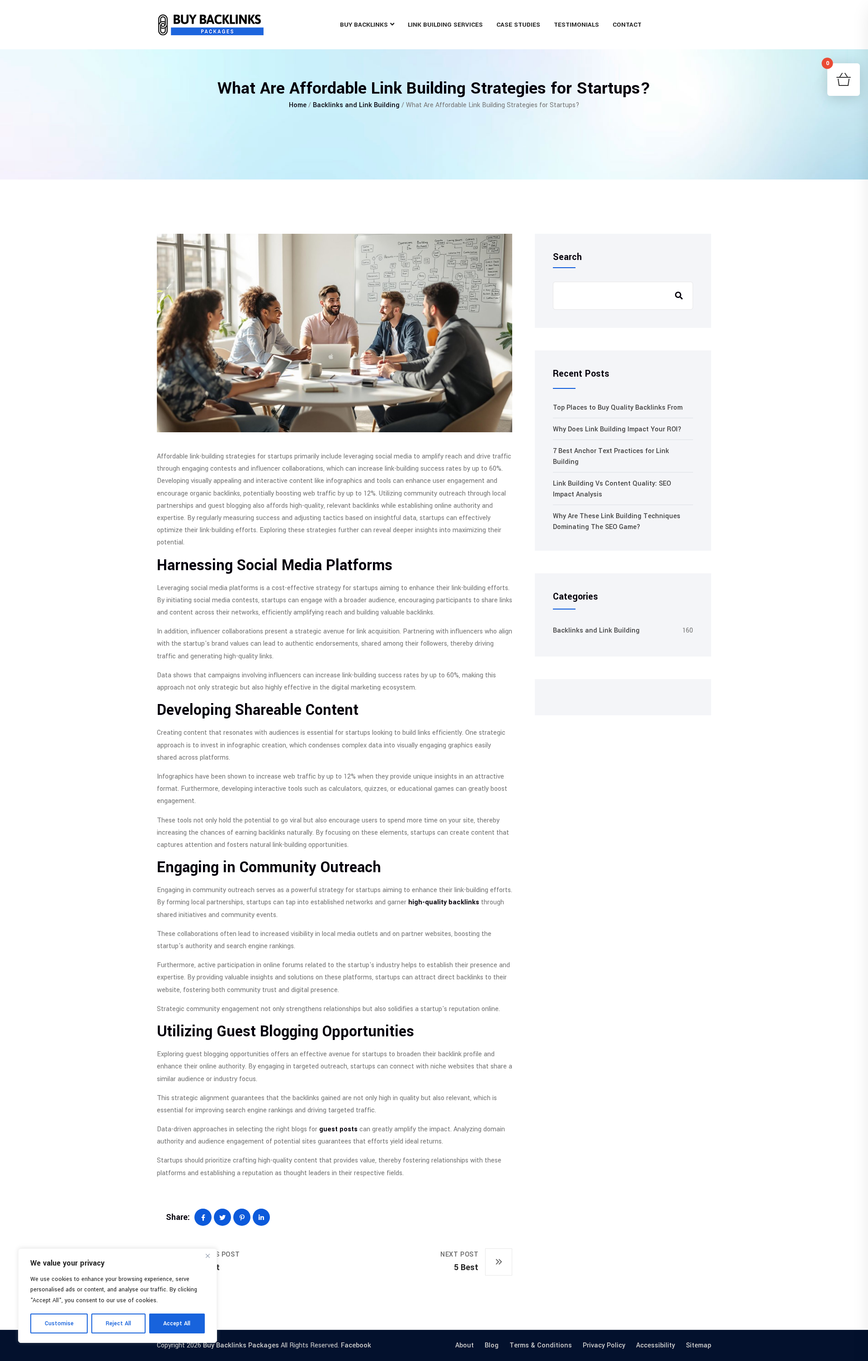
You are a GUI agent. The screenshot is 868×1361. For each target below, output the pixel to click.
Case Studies (518, 24)
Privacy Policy (604, 1345)
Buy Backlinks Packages (241, 1345)
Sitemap (698, 1345)
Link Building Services (445, 24)
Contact (627, 24)
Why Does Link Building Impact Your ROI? (617, 429)
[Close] (207, 1256)
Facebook (356, 1345)
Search (567, 257)
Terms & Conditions (540, 1345)
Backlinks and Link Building (356, 105)
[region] (117, 1295)
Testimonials (576, 24)
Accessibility (655, 1345)
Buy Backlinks (364, 24)
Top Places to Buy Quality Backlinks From (618, 407)
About (464, 1345)
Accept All (176, 1323)
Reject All (118, 1323)
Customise (59, 1323)
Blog (492, 1345)
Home (298, 105)
